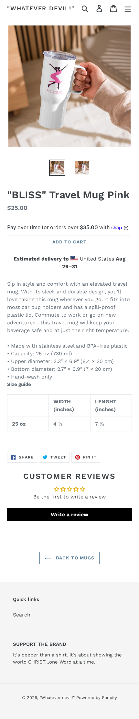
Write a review (69, 514)
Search (21, 615)
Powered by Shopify (96, 697)
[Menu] (128, 8)
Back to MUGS (74, 557)
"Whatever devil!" (41, 8)
